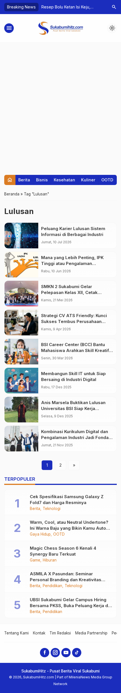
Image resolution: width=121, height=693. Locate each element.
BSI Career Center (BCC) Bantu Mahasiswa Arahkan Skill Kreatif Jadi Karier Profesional (75, 350)
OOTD (107, 179)
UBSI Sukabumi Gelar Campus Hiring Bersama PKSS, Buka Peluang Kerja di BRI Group (69, 605)
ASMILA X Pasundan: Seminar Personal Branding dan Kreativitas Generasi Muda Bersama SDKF (65, 579)
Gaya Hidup (40, 534)
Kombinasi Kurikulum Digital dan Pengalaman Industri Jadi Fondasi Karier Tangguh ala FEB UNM (76, 437)
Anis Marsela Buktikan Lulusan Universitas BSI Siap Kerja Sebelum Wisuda (73, 408)
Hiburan (50, 560)
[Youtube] (66, 652)
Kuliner (88, 179)
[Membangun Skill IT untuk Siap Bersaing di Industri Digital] (21, 380)
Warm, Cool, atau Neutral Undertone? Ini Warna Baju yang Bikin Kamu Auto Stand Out (69, 528)
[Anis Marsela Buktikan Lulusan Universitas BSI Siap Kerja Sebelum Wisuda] (21, 409)
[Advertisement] (60, 105)
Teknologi (51, 509)
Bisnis (42, 179)
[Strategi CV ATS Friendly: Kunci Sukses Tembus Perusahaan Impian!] (21, 322)
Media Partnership (91, 633)
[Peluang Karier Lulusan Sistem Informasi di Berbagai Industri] (21, 235)
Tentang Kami (16, 633)
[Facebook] (44, 652)
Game (35, 560)
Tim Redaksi (60, 633)
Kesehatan (64, 179)
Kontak (39, 633)
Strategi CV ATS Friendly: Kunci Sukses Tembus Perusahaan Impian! (74, 321)
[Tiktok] (76, 652)
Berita (24, 179)
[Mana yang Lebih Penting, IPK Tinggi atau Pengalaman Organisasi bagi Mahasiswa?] (21, 264)
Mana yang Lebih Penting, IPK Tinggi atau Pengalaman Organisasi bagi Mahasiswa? (72, 263)
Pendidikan (52, 586)
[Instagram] (55, 652)
